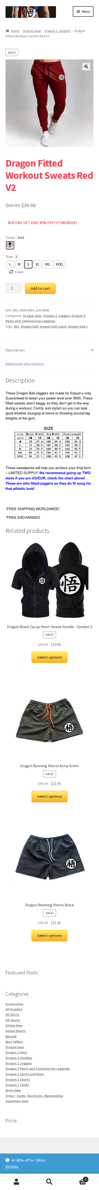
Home (15, 31)
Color (10, 237)
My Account (16, 1182)
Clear (19, 271)
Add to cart (40, 288)
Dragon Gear (32, 31)
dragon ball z (78, 326)
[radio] (10, 245)
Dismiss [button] (12, 1166)
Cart (76, 1177)
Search (49, 1182)
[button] (86, 66)
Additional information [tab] (25, 364)
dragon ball (29, 326)
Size (9, 256)
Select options (49, 657)
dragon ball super (53, 326)
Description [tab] (15, 350)
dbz (16, 326)
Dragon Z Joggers (58, 31)
